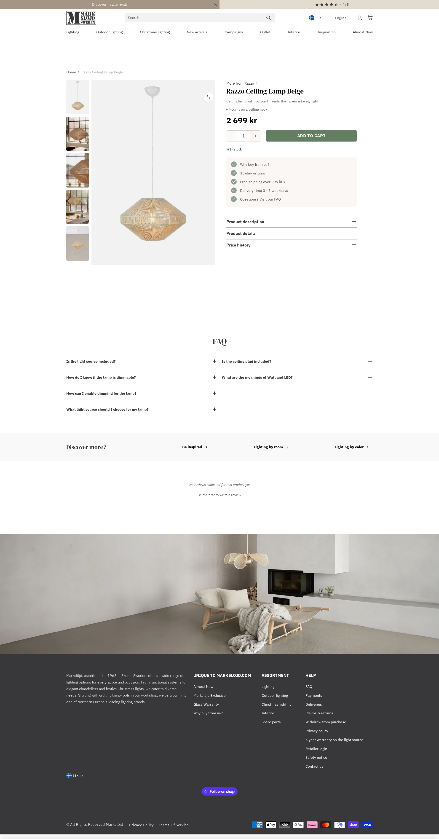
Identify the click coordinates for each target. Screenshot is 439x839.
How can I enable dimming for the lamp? (101, 393)
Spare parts (271, 722)
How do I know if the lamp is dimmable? (101, 377)
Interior (268, 713)
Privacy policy (316, 731)
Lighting (268, 686)
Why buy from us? (254, 164)
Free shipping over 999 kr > (263, 182)
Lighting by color (349, 447)
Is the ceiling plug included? (246, 361)
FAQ (308, 686)
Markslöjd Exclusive (209, 695)
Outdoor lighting (275, 695)
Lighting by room (268, 447)
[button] (370, 17)
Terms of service (174, 825)
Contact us (314, 766)
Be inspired (192, 447)
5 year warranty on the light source (334, 739)
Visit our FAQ (270, 199)
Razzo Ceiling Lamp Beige (102, 72)
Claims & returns (319, 713)
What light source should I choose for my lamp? (107, 409)
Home (71, 72)
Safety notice (316, 757)
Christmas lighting (276, 704)
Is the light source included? (91, 361)
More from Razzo (240, 83)
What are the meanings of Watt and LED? (257, 377)
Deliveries (313, 704)
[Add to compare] (208, 97)
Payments (313, 695)
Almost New (203, 686)
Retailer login (316, 748)
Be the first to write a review (219, 495)
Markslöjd (114, 824)
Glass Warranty (206, 704)
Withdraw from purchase (325, 722)
